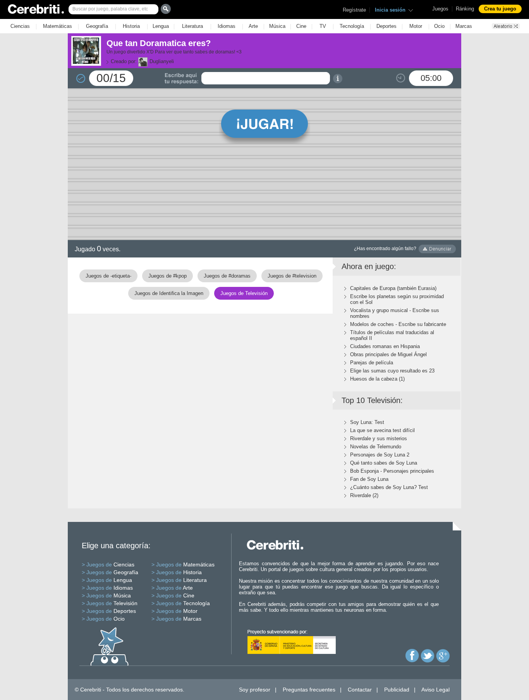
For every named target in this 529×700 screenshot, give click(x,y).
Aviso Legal (435, 689)
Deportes (386, 26)
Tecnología (352, 26)
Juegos (440, 9)
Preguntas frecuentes (309, 689)
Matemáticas (57, 26)
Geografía (97, 26)
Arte (253, 26)
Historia (131, 26)
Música (277, 26)
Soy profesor (254, 689)
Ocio (439, 26)
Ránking (465, 9)
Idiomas (226, 26)
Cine (301, 26)
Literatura (192, 26)
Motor (415, 26)
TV (322, 26)
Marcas (463, 26)
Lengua (161, 26)
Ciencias (20, 26)
